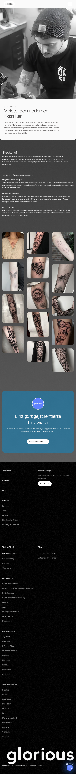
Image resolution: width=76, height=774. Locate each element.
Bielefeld (5, 690)
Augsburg (6, 636)
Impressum (33, 766)
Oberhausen (7, 722)
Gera (4, 607)
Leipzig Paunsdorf (9, 616)
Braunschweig (8, 558)
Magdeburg (7, 621)
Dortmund (6, 699)
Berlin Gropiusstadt (10, 583)
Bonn (4, 694)
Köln (4, 713)
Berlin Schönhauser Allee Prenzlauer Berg (18, 588)
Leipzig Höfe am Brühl (10, 611)
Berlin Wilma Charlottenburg (13, 597)
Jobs (4, 510)
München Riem (8, 646)
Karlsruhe (6, 641)
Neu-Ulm (5, 655)
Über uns (5, 500)
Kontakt (5, 506)
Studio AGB (41, 766)
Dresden (5, 602)
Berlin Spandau (8, 593)
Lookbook (6, 480)
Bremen (5, 563)
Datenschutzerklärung (21, 766)
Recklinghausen (8, 727)
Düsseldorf (6, 704)
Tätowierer (6, 470)
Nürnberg (6, 660)
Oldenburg (6, 568)
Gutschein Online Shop (47, 558)
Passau (5, 664)
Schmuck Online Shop (46, 553)
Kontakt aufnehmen (36, 441)
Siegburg (6, 732)
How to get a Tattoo (10, 520)
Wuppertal (6, 736)
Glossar (5, 515)
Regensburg (7, 669)
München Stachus (9, 650)
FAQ (3, 490)
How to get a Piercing (10, 524)
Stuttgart (6, 674)
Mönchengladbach (9, 718)
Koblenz (5, 708)
